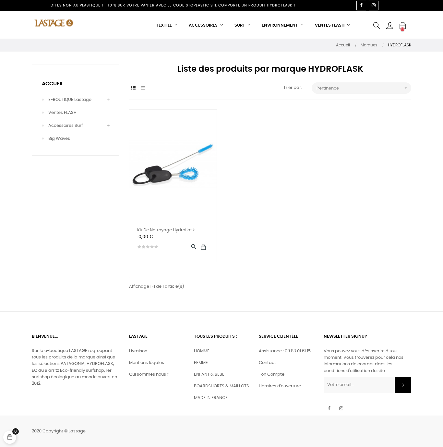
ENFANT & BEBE (209, 374)
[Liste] (143, 88)
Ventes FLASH (62, 113)
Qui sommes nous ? (149, 374)
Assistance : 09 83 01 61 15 (285, 351)
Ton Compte (271, 374)
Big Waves (59, 139)
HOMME (202, 351)
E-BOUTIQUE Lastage (69, 100)
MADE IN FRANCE (211, 398)
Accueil (52, 83)
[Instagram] (373, 5)
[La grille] (133, 88)
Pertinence (362, 88)
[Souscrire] (403, 385)
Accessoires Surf (65, 126)
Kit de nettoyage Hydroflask (166, 230)
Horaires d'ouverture (280, 386)
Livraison (138, 351)
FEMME (201, 363)
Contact (267, 363)
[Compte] (389, 26)
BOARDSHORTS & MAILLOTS (221, 386)
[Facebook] (361, 5)
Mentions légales (146, 363)
